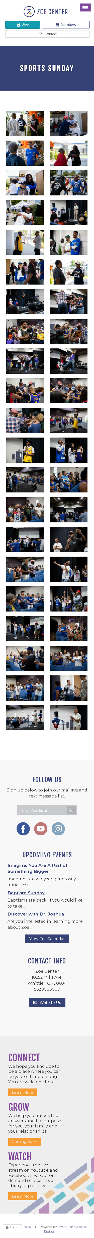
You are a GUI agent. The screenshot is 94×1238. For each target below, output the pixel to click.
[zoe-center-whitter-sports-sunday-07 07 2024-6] (25, 212)
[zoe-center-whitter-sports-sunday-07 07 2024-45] (25, 717)
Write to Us (50, 1002)
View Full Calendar (47, 938)
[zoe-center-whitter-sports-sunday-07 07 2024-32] (25, 390)
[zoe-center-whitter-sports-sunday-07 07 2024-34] (25, 360)
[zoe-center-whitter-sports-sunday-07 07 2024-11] (25, 241)
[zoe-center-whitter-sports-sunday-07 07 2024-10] (68, 271)
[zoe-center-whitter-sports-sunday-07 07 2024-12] (25, 687)
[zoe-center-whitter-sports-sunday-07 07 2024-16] (25, 628)
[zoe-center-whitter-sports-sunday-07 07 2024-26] (25, 479)
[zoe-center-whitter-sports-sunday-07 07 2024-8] (68, 687)
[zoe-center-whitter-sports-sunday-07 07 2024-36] (25, 330)
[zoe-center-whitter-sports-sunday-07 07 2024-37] (68, 301)
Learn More (22, 1092)
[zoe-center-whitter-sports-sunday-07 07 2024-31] (68, 390)
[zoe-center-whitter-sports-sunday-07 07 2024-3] (25, 152)
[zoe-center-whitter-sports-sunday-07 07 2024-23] (68, 509)
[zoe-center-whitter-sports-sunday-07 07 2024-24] (25, 509)
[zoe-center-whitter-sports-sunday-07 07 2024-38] (68, 241)
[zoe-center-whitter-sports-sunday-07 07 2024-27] (68, 449)
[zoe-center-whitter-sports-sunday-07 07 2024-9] (25, 271)
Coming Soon (24, 1141)
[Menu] (85, 7)
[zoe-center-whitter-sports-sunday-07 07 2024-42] (68, 717)
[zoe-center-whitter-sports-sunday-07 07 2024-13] (68, 657)
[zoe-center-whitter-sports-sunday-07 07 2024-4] (68, 152)
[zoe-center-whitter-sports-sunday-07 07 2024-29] (68, 420)
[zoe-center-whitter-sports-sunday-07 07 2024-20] (25, 568)
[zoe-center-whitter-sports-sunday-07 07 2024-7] (25, 182)
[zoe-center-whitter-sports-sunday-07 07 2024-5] (68, 182)
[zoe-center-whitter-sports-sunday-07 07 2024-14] (25, 657)
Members (68, 24)
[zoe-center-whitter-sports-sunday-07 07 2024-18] (25, 598)
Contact (51, 33)
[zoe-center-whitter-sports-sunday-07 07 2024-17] (68, 598)
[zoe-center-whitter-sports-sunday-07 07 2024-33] (68, 360)
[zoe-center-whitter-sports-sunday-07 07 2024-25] (68, 479)
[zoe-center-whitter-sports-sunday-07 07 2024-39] (25, 301)
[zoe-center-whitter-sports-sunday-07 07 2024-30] (25, 420)
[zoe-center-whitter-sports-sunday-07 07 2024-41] (68, 212)
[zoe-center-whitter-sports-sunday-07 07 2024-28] (25, 449)
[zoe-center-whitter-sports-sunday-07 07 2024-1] (25, 123)
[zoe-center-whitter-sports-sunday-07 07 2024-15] (68, 628)
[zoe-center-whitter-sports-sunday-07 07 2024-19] (68, 568)
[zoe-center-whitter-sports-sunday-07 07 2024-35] (68, 330)
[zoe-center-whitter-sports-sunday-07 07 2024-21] (68, 539)
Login (14, 1227)
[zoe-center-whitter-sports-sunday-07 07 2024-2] (68, 123)
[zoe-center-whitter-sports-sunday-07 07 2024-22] (25, 539)
